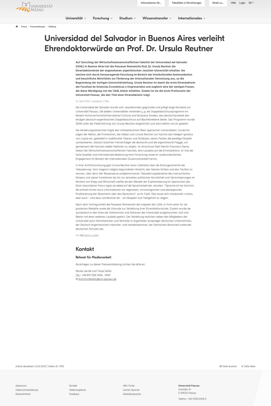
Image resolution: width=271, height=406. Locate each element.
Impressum (21, 385)
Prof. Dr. (147, 66)
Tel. (78, 275)
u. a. (143, 111)
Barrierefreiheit (23, 394)
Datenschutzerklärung (27, 389)
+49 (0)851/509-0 (196, 398)
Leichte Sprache (131, 389)
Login (242, 3)
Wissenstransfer (155, 18)
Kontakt (73, 385)
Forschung (101, 18)
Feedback (74, 394)
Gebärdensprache (132, 394)
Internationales (190, 18)
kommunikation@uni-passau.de (97, 279)
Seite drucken (230, 366)
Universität (74, 18)
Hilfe (233, 3)
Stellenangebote (77, 389)
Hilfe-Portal (128, 385)
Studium (125, 18)
